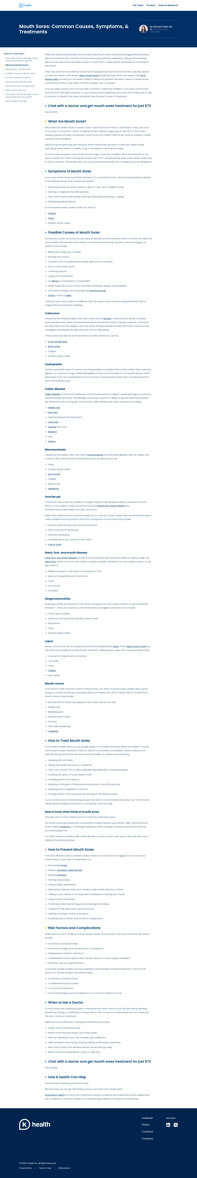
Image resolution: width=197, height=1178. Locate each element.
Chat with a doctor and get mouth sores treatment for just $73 (22, 59)
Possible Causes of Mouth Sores (20, 73)
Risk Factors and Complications (20, 86)
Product (151, 5)
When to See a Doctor (16, 90)
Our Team (138, 5)
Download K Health (55, 1095)
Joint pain (53, 422)
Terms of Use (45, 1168)
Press (145, 1124)
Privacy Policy (25, 1168)
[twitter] (176, 1125)
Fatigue (52, 670)
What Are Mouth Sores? (17, 65)
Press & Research (168, 5)
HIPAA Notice (64, 1168)
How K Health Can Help (16, 101)
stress (64, 865)
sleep (68, 295)
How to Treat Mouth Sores (18, 77)
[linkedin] (168, 1125)
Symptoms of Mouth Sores (18, 69)
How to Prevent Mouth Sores (19, 82)
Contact (147, 1131)
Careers (147, 1138)
